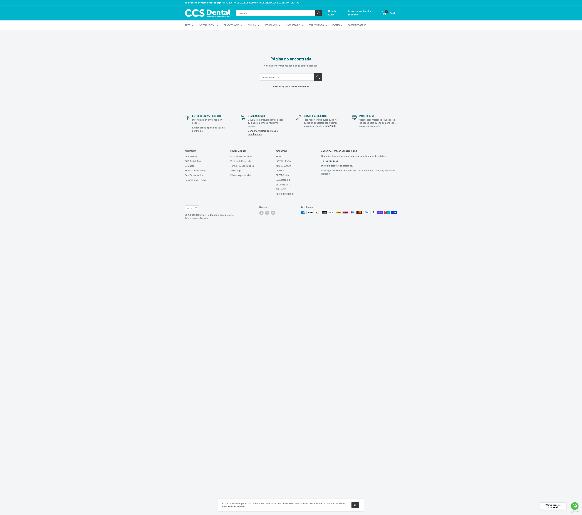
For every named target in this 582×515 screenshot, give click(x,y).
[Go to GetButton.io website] (575, 512)
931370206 (330, 125)
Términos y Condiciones (242, 165)
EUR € (189, 208)
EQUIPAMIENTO (316, 25)
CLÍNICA (252, 25)
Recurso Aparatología (195, 170)
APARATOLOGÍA (231, 25)
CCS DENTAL (191, 156)
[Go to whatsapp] (575, 506)
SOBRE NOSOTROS (357, 25)
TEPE (187, 25)
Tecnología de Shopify (196, 218)
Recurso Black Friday (195, 179)
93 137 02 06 (332, 160)
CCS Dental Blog (193, 161)
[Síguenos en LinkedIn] (273, 213)
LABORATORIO (293, 25)
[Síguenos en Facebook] (261, 213)
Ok (355, 505)
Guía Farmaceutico (194, 175)
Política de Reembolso (241, 161)
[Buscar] (318, 13)
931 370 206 (226, 2)
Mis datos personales (240, 175)
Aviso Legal (236, 170)
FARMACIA (337, 25)
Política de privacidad (233, 506)
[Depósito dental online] (207, 12)
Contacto (189, 165)
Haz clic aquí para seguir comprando (291, 86)
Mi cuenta (353, 14)
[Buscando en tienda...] (318, 77)
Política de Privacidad (241, 156)
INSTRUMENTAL (207, 25)
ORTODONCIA (270, 25)
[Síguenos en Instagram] (267, 213)
